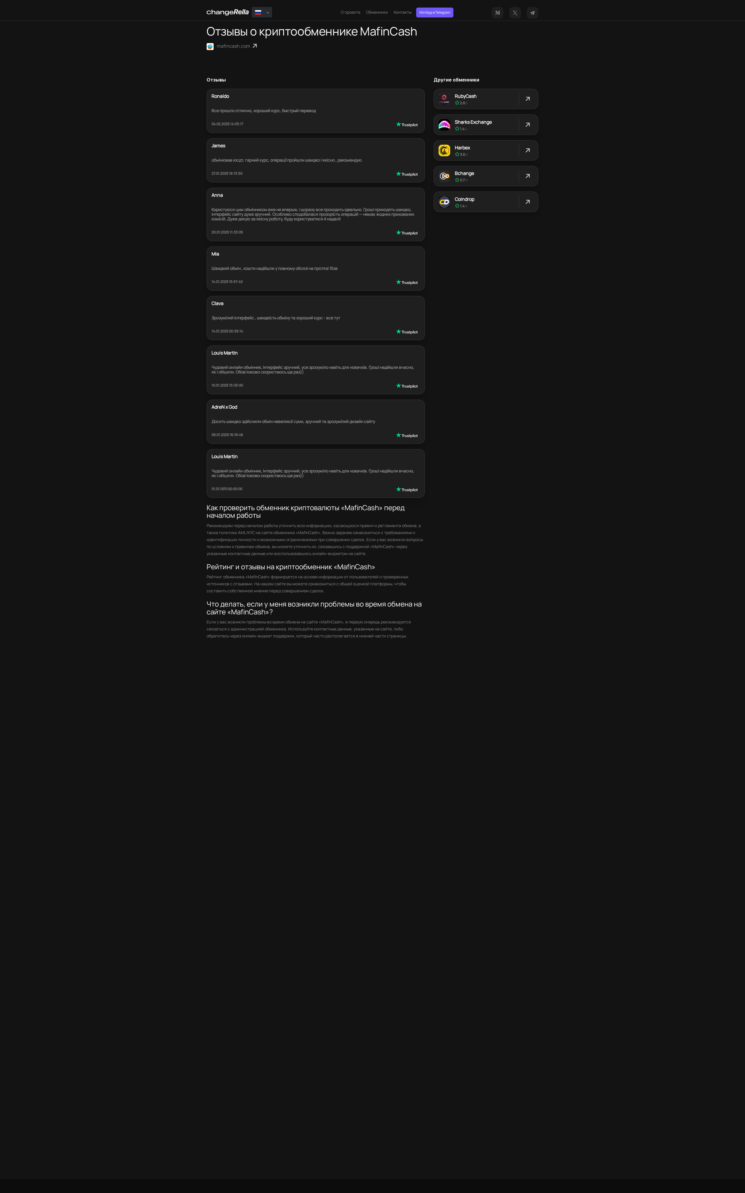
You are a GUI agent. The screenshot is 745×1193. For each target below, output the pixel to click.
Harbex (462, 147)
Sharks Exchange (473, 122)
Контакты (402, 12)
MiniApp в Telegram (434, 12)
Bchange (464, 173)
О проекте (350, 12)
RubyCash (466, 96)
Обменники (377, 12)
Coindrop (464, 199)
